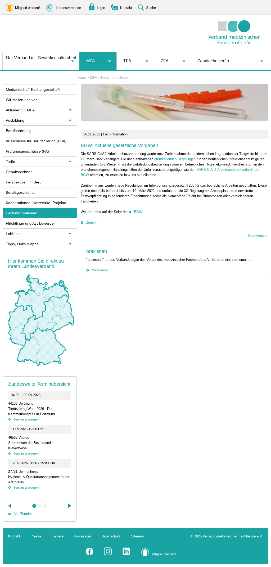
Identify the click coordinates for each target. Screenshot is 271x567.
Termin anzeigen (26, 419)
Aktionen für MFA (20, 110)
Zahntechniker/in (213, 61)
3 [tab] (45, 506)
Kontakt (14, 536)
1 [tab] (34, 506)
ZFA (165, 61)
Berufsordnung (18, 131)
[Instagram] (108, 554)
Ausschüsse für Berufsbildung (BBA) (36, 141)
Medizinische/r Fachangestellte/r (33, 89)
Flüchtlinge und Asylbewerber (30, 223)
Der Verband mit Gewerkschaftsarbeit (41, 57)
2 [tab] (39, 506)
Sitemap (137, 536)
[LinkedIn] (126, 554)
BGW (138, 212)
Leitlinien (13, 233)
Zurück (91, 222)
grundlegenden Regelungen (175, 159)
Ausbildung (15, 120)
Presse (35, 536)
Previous (10, 506)
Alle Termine (23, 514)
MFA (90, 61)
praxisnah (96, 251)
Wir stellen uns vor (21, 100)
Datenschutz (111, 536)
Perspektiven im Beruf (24, 182)
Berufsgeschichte (20, 192)
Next (69, 506)
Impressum (82, 536)
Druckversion (258, 236)
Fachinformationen (115, 77)
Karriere (58, 536)
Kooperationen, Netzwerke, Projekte (36, 203)
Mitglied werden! (163, 554)
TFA (127, 61)
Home (81, 77)
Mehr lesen (100, 270)
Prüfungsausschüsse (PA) (27, 151)
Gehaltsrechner (19, 172)
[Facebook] (89, 554)
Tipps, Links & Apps (22, 244)
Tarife (10, 161)
